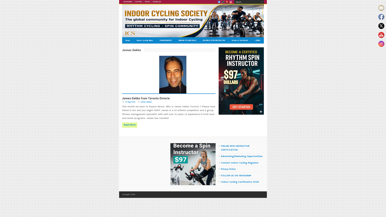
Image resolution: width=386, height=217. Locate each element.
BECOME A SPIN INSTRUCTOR (214, 40)
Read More (130, 124)
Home (127, 40)
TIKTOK (147, 2)
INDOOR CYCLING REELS (187, 40)
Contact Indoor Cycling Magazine (239, 162)
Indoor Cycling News (144, 40)
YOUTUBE (138, 2)
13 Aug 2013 (130, 102)
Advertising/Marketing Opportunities (242, 156)
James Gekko (146, 102)
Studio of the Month (240, 40)
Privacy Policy (228, 169)
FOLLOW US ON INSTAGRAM (236, 175)
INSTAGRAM (127, 2)
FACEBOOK (157, 2)
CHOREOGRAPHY (166, 40)
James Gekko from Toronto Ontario (146, 98)
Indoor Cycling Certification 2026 (240, 182)
